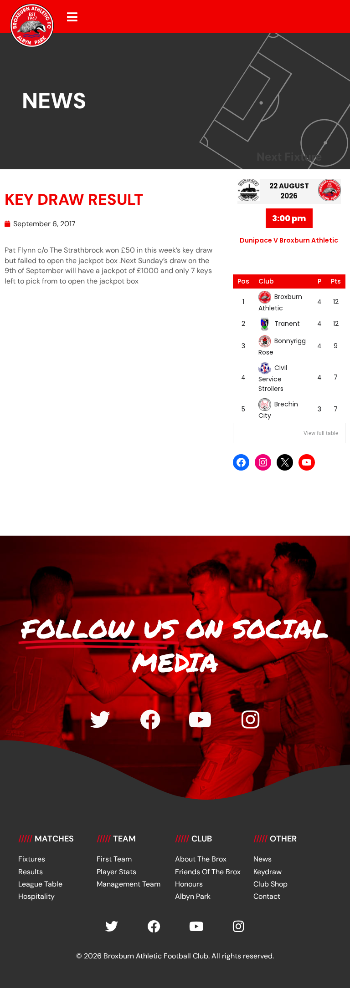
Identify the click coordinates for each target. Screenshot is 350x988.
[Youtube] (200, 719)
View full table (321, 433)
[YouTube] (307, 462)
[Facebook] (241, 462)
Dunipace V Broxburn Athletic (289, 240)
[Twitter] (100, 719)
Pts (336, 281)
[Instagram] (263, 462)
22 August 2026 (289, 191)
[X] (285, 462)
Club (266, 281)
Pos (243, 281)
